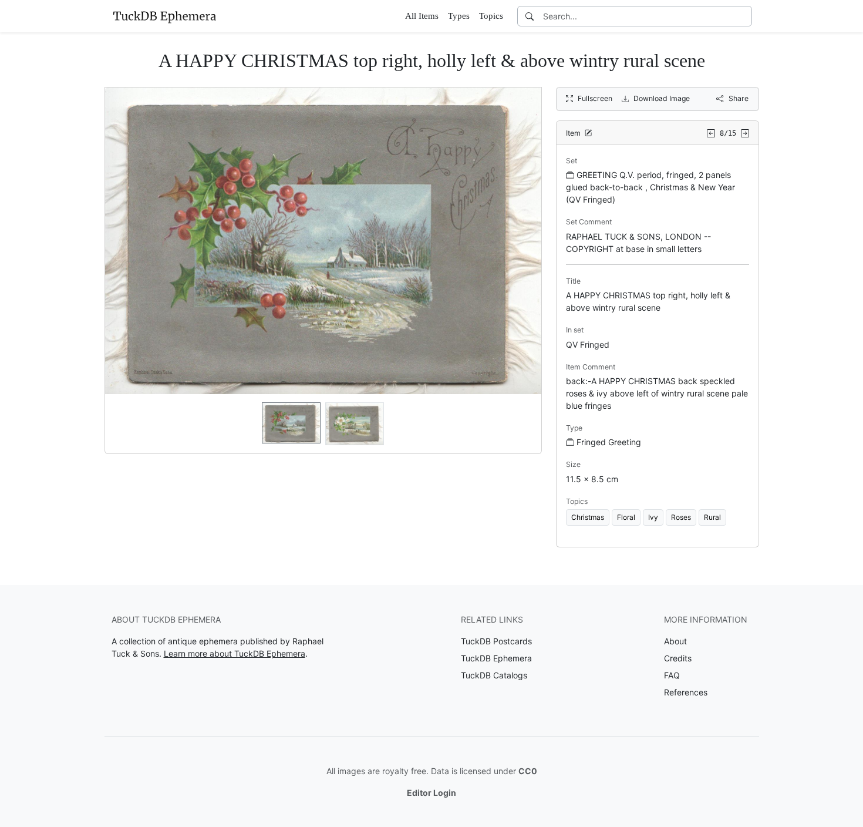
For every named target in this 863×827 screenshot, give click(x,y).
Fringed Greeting (609, 442)
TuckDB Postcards (496, 641)
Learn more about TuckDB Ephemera (234, 653)
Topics (491, 16)
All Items (422, 16)
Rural (712, 517)
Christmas (587, 517)
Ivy (653, 517)
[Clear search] (743, 16)
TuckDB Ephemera (496, 658)
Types (459, 16)
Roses (681, 517)
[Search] (529, 16)
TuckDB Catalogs (494, 675)
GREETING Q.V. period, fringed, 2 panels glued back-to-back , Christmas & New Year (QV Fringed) (650, 187)
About (675, 641)
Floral (626, 517)
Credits (678, 658)
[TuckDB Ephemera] (164, 16)
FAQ (672, 675)
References (685, 692)
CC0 (527, 771)
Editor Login (431, 793)
